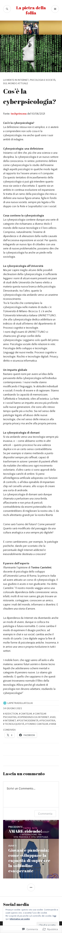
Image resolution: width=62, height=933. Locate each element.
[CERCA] (7, 9)
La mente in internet (16, 80)
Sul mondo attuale (15, 83)
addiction (11, 713)
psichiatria (48, 720)
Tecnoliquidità (14, 724)
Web (53, 724)
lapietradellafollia (20, 703)
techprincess (19, 113)
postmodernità (28, 720)
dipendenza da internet (34, 717)
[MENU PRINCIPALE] (55, 9)
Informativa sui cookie (20, 919)
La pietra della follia (31, 10)
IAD (54, 717)
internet (10, 720)
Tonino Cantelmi (37, 724)
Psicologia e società (42, 80)
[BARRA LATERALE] (31, 887)
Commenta (45, 813)
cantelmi (26, 713)
